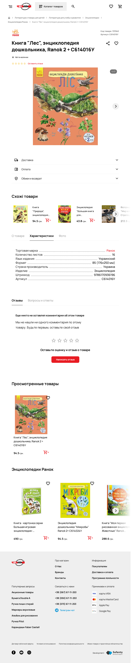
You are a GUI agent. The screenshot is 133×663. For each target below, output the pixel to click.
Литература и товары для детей (29, 18)
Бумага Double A (21, 598)
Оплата (25, 169)
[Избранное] (111, 6)
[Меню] (10, 6)
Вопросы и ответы (40, 300)
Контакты (60, 578)
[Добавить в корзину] (48, 220)
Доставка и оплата (102, 572)
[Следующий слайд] (115, 106)
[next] (115, 214)
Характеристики (42, 236)
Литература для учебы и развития (65, 18)
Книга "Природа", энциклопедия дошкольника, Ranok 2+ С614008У (40, 217)
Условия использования (46, 644)
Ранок (111, 250)
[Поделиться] (107, 43)
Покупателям (99, 566)
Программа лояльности (105, 578)
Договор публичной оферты (22, 644)
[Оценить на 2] (59, 340)
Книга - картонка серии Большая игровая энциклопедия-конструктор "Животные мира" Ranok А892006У (29, 530)
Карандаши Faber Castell (26, 627)
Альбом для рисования (25, 615)
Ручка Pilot (18, 621)
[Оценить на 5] (77, 340)
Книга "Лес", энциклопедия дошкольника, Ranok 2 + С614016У (30, 441)
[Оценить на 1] (53, 340)
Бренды (59, 572)
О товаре (18, 236)
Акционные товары (22, 592)
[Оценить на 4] (71, 340)
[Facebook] (14, 653)
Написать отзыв (65, 359)
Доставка (27, 160)
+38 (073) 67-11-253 (65, 604)
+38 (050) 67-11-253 (66, 598)
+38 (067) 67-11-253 (65, 592)
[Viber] (29, 653)
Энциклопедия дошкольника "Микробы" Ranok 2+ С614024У (73, 527)
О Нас (58, 566)
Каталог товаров (53, 6)
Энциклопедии (92, 18)
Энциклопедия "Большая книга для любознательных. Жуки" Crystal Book (86, 217)
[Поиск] (73, 6)
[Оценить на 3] (65, 340)
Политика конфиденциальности (71, 644)
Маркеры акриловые (23, 609)
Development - (99, 653)
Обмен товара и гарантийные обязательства (105, 644)
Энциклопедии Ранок (18, 22)
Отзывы (17, 300)
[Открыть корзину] (120, 6)
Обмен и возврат (31, 178)
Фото (62, 236)
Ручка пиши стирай (23, 604)
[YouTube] (21, 653)
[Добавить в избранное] (116, 43)
